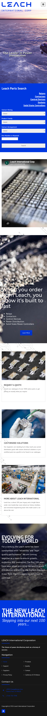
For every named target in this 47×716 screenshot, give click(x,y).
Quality (27, 666)
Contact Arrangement (9, 127)
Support (5, 666)
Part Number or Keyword (10, 136)
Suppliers (6, 670)
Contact (27, 670)
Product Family (7, 118)
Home (5, 662)
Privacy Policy (7, 675)
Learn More (26, 333)
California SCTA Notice (32, 675)
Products (28, 662)
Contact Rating (7, 110)
